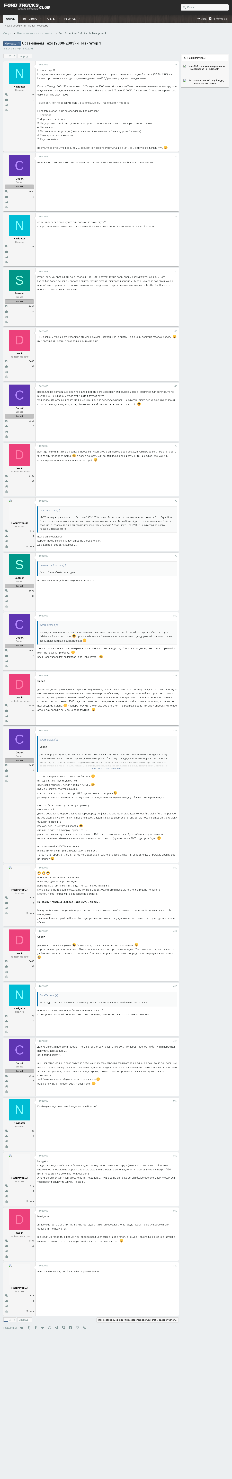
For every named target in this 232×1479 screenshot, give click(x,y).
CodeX (19, 178)
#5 (175, 331)
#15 (175, 986)
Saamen (19, 293)
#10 (175, 615)
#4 (175, 271)
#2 (175, 156)
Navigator (11, 48)
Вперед (23, 56)
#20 (175, 1265)
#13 (175, 867)
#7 (175, 446)
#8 (175, 501)
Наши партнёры (197, 58)
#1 (175, 64)
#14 (175, 931)
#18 (175, 1155)
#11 (175, 675)
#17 (175, 1101)
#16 (175, 1041)
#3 (175, 216)
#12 (175, 730)
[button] (40, 18)
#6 (175, 386)
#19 (175, 1211)
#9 (175, 556)
